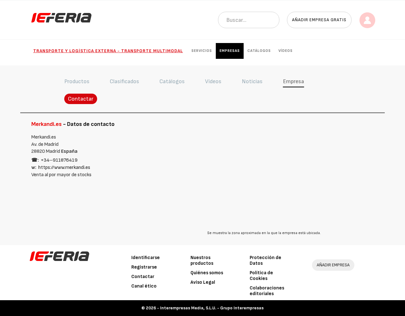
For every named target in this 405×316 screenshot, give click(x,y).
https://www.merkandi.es (64, 167)
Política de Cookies (261, 276)
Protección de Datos (265, 260)
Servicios (201, 50)
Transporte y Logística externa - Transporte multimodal (108, 50)
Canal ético (144, 286)
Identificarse (145, 258)
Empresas (230, 50)
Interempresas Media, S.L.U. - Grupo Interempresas (212, 308)
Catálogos (259, 50)
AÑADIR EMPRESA (333, 265)
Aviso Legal (202, 282)
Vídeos (285, 50)
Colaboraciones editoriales (267, 291)
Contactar (80, 99)
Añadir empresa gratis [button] (319, 19)
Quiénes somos (206, 273)
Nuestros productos (201, 260)
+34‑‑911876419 (59, 160)
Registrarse (144, 267)
